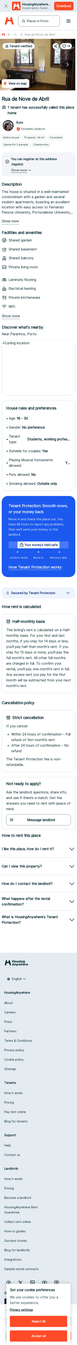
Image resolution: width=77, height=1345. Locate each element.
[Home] (9, 21)
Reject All (38, 1321)
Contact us (12, 1155)
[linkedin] (32, 1282)
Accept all (38, 1336)
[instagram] (56, 1282)
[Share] (56, 46)
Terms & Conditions (18, 1040)
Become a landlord (17, 1197)
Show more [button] (19, 170)
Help (7, 1145)
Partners (10, 1031)
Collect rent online (17, 1222)
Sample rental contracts (21, 1269)
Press (8, 1022)
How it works (13, 1093)
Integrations (13, 1259)
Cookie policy (14, 1059)
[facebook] (8, 1282)
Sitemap (10, 1069)
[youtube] (44, 1282)
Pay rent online (15, 1112)
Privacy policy (14, 1050)
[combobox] (16, 979)
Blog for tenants (16, 1121)
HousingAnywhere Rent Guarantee (21, 1209)
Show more (10, 221)
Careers (10, 1012)
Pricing (9, 1102)
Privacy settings (21, 1310)
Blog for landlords (17, 1250)
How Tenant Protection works (35, 567)
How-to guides (15, 1231)
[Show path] (15, 34)
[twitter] (20, 1282)
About (8, 1003)
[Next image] (67, 64)
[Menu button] (68, 21)
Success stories (15, 1240)
